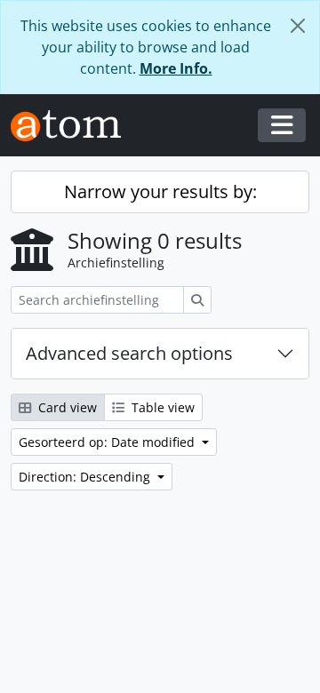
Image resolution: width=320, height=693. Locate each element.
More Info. (176, 68)
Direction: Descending (86, 476)
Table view (161, 407)
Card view (66, 407)
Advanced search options (129, 353)
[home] (73, 125)
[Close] (297, 26)
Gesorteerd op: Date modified (108, 442)
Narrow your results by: (160, 191)
